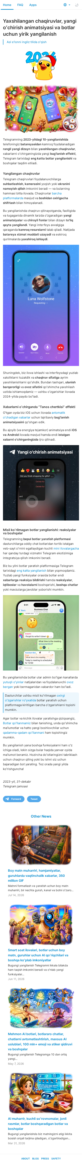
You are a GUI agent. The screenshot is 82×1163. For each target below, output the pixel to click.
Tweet (34, 798)
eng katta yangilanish (31, 570)
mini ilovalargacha (66, 548)
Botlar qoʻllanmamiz (17, 723)
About (25, 1158)
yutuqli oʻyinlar (13, 682)
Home (7, 5)
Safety (56, 1158)
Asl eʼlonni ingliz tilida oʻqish (27, 42)
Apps (33, 5)
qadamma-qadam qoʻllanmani (23, 732)
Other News (41, 816)
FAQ (20, 5)
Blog (35, 1158)
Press (45, 1158)
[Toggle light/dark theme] (76, 5)
